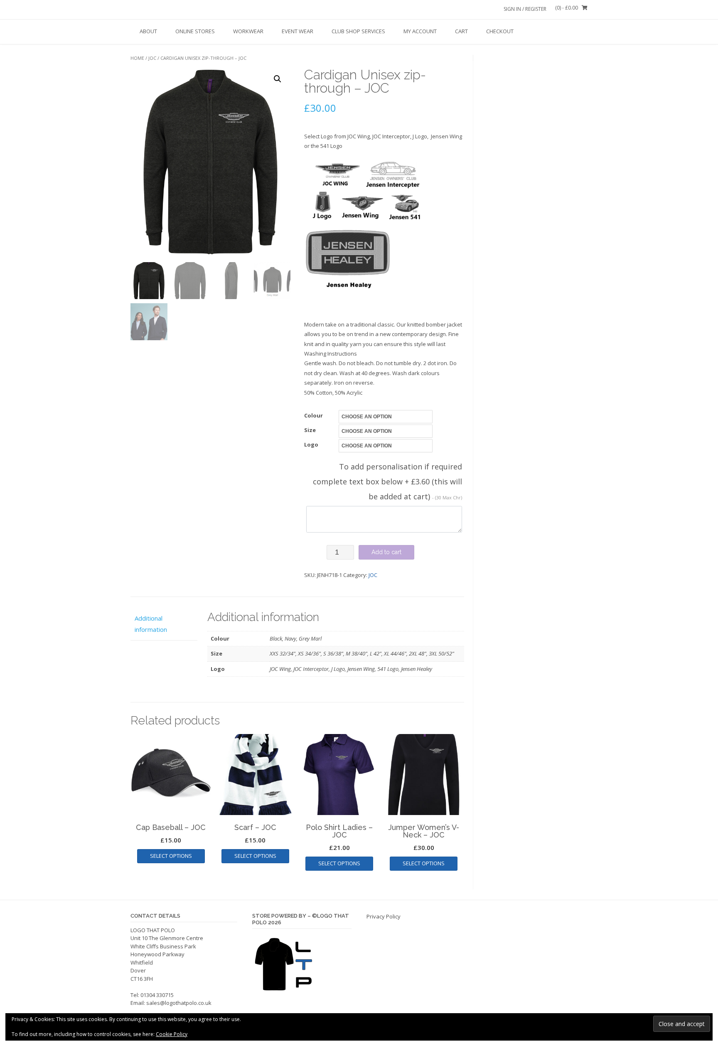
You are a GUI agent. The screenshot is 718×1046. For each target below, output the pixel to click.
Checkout (500, 31)
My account (420, 31)
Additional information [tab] (151, 623)
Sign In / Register (525, 9)
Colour (313, 415)
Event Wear (297, 31)
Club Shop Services (358, 31)
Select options (171, 855)
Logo (311, 444)
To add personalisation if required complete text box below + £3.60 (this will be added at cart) (387, 481)
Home (137, 58)
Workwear (248, 31)
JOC (152, 58)
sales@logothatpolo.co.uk (178, 1003)
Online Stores (195, 31)
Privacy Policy (383, 916)
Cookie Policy (171, 1034)
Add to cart (386, 552)
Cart (461, 31)
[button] (277, 78)
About (148, 31)
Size (310, 430)
